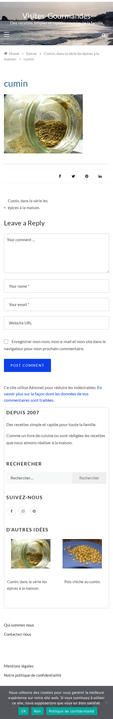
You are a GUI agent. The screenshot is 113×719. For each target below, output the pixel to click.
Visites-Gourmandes (56, 15)
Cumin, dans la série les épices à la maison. (28, 204)
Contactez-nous (17, 634)
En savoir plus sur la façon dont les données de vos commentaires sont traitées (53, 393)
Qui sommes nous (19, 625)
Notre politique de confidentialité (32, 675)
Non (37, 711)
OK (23, 711)
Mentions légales (19, 666)
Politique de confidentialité (72, 711)
